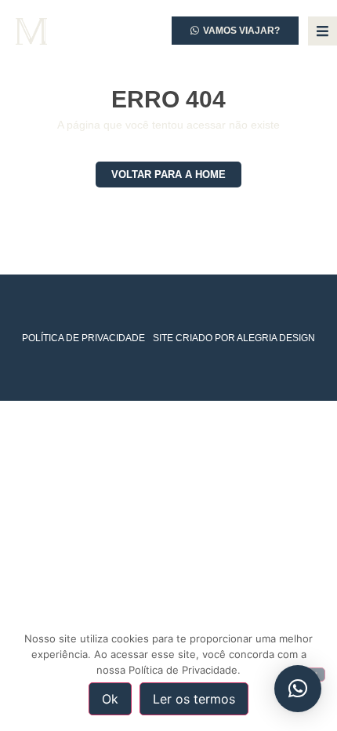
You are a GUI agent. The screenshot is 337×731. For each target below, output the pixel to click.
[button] (297, 688)
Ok (110, 699)
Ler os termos (194, 699)
